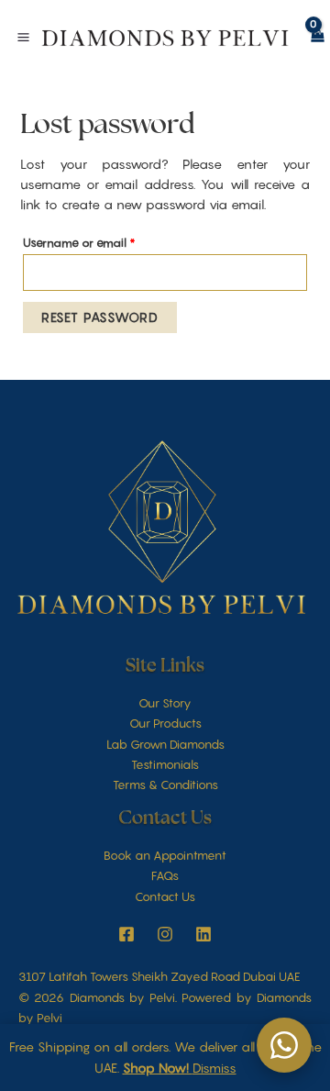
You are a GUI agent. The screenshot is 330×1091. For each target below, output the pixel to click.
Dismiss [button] (214, 1067)
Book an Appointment (165, 855)
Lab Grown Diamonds (165, 744)
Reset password (100, 317)
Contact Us (165, 896)
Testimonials (165, 764)
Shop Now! (157, 1067)
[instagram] (126, 934)
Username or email (103, 240)
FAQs (165, 875)
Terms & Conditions (165, 784)
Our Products (165, 723)
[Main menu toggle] (23, 37)
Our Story (165, 703)
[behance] (165, 934)
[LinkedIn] (203, 934)
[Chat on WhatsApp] (284, 1045)
